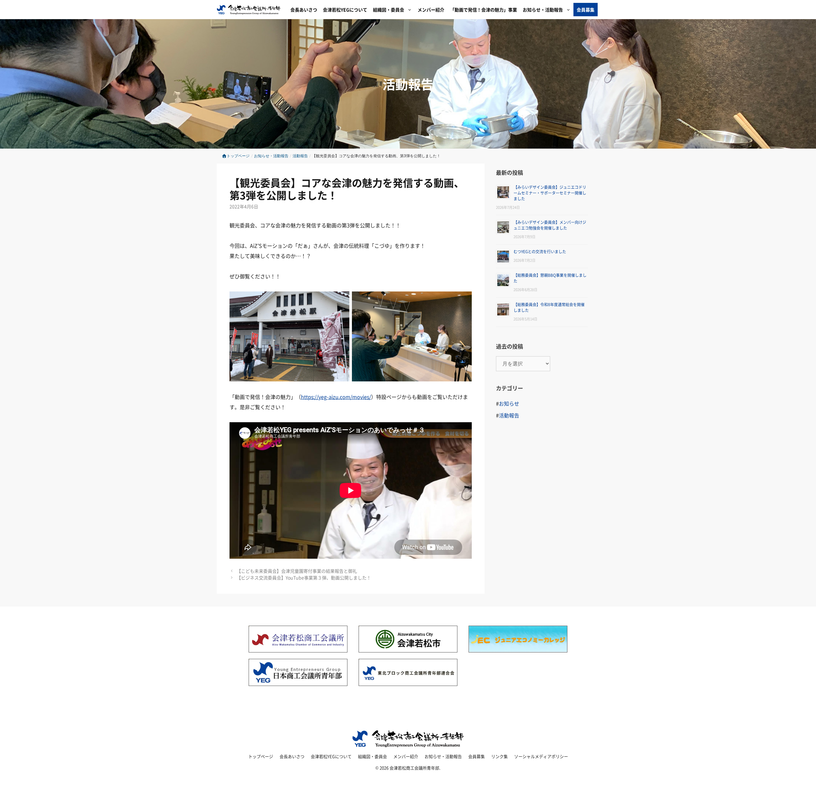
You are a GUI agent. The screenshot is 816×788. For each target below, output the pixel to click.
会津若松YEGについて (345, 9)
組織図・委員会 (388, 9)
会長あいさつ (303, 9)
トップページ (238, 156)
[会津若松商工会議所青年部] (250, 9)
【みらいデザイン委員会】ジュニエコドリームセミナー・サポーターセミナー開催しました (550, 192)
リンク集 (499, 756)
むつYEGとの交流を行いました (540, 251)
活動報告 (407, 84)
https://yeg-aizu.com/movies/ (336, 397)
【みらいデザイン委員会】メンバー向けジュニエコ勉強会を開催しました (550, 225)
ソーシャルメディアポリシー (541, 756)
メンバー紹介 (431, 9)
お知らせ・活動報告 (543, 9)
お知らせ (509, 403)
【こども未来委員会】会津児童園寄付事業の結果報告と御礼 (297, 571)
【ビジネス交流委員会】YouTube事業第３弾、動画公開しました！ (304, 577)
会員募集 (585, 9)
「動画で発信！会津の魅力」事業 (483, 9)
